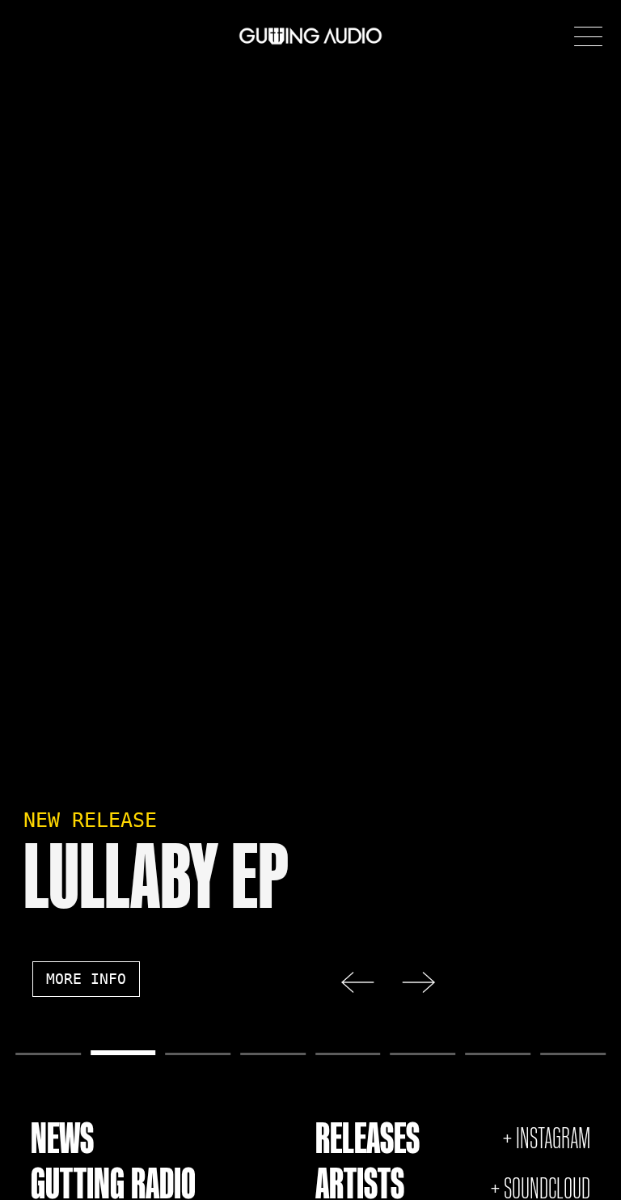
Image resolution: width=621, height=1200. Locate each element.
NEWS (62, 1138)
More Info (86, 979)
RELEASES (367, 1138)
